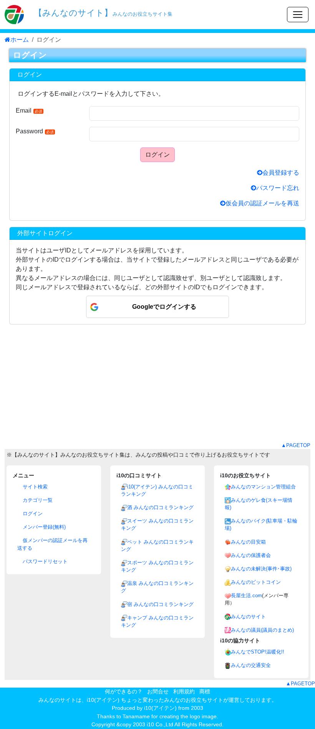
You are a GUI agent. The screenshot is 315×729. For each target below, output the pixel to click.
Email (29, 110)
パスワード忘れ (277, 188)
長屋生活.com (246, 595)
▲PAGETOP (295, 445)
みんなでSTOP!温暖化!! (257, 652)
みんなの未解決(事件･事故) (261, 569)
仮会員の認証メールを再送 (262, 203)
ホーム (19, 39)
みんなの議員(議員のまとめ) (262, 630)
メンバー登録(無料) (43, 527)
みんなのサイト (248, 616)
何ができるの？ (124, 691)
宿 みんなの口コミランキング (160, 604)
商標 (204, 691)
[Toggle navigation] (297, 14)
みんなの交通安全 (251, 665)
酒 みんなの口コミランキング (160, 507)
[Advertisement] (157, 388)
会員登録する (280, 172)
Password (35, 131)
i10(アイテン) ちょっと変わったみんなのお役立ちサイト (155, 700)
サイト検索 (34, 487)
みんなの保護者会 (251, 555)
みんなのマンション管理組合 (263, 487)
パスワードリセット (44, 561)
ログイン (157, 154)
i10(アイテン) (160, 708)
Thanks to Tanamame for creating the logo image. (157, 716)
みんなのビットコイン (256, 582)
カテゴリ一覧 (37, 500)
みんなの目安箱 (248, 542)
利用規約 (184, 691)
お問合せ (158, 691)
